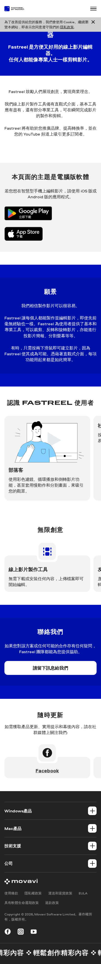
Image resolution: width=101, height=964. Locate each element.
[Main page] (16, 8)
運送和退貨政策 (60, 893)
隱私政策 (67, 27)
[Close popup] (93, 25)
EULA (83, 893)
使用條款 (11, 893)
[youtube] (33, 933)
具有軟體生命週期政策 (21, 902)
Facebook (47, 770)
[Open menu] (93, 8)
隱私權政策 (33, 893)
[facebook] (7, 933)
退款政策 (52, 902)
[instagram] (20, 933)
